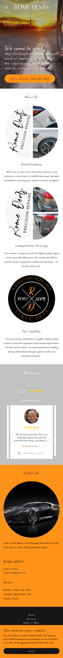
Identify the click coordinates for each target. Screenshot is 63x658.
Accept (31, 651)
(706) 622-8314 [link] (11, 569)
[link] (31, 8)
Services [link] (31, 618)
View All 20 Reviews (31, 400)
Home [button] (31, 614)
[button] (8, 7)
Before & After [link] (31, 622)
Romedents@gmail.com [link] (15, 572)
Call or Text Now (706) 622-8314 (30, 78)
